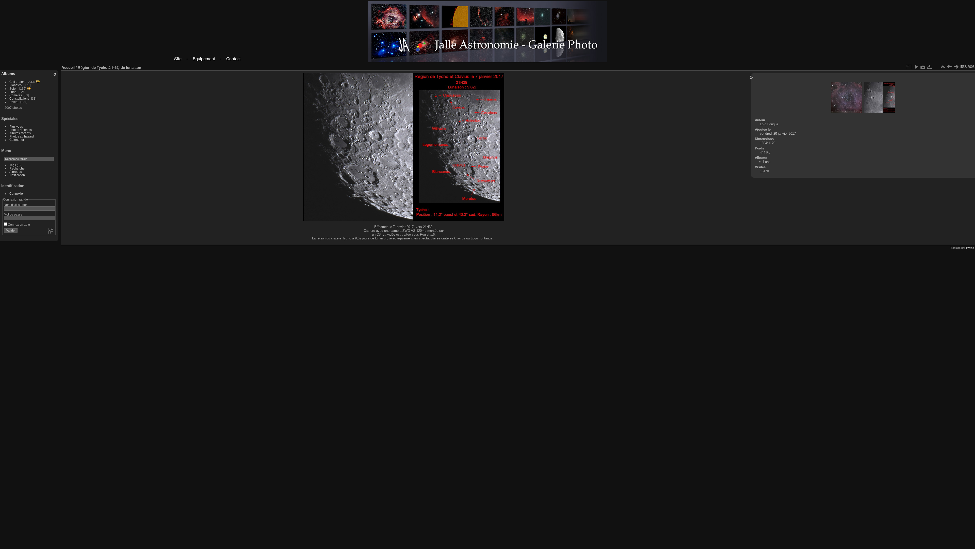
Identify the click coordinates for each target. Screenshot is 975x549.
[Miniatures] (942, 67)
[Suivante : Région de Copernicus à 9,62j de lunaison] (956, 67)
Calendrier (16, 139)
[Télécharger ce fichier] (929, 67)
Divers (13, 101)
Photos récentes (20, 129)
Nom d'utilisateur (15, 204)
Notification (17, 175)
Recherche (17, 168)
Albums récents (20, 133)
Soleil (13, 88)
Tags (12, 165)
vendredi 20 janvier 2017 (778, 133)
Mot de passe (13, 214)
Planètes (15, 85)
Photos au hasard (21, 136)
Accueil (68, 67)
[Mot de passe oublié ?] (50, 231)
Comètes (15, 95)
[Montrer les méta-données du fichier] (923, 67)
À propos (15, 171)
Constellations (19, 98)
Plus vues (16, 126)
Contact (233, 58)
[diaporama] (916, 67)
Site (178, 58)
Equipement (204, 58)
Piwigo (970, 247)
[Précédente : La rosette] (949, 67)
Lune (13, 92)
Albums (8, 73)
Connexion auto (18, 224)
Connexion (17, 193)
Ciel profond (17, 81)
